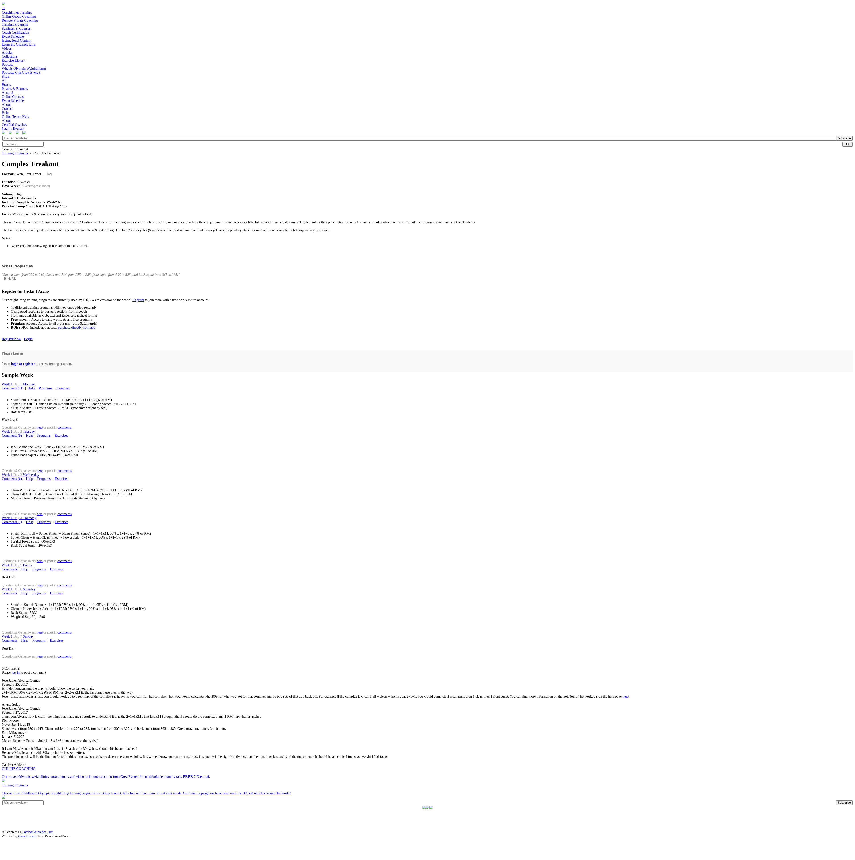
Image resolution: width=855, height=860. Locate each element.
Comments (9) (12, 435)
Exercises (63, 388)
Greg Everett (27, 836)
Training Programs (15, 153)
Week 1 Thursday (19, 518)
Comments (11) (12, 388)
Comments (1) (12, 522)
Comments (10, 569)
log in (16, 672)
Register (138, 300)
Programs (45, 388)
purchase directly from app (76, 327)
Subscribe (844, 138)
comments (64, 427)
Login (28, 339)
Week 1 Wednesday (20, 475)
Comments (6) (12, 479)
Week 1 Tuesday (18, 431)
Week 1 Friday (17, 565)
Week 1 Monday (18, 384)
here (40, 427)
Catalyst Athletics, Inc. (37, 832)
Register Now (11, 339)
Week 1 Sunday (18, 636)
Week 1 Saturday (18, 589)
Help (31, 388)
